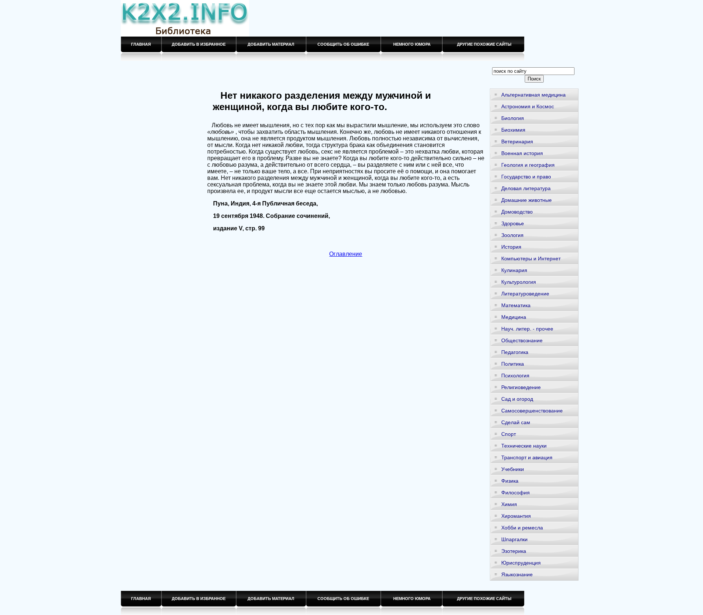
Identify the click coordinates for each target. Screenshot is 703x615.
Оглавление (345, 254)
